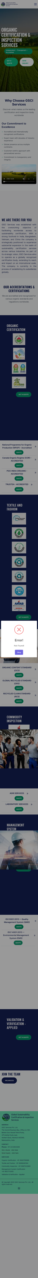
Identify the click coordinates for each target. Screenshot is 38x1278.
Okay (19, 652)
